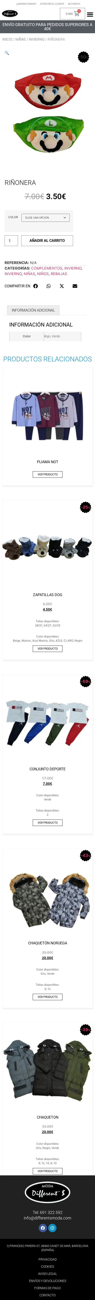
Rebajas (59, 273)
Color (13, 217)
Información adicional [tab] (33, 310)
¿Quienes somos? (26, 4)
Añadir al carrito (47, 240)
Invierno (37, 39)
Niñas (20, 39)
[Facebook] (43, 1228)
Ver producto (48, 474)
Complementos (46, 268)
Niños (43, 273)
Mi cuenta (74, 4)
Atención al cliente (52, 4)
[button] (7, 53)
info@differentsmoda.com (47, 1218)
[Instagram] (52, 1228)
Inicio (7, 39)
